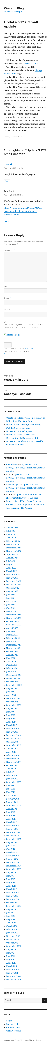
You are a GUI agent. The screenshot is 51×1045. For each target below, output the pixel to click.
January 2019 (12, 732)
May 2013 (10, 882)
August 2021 (12, 655)
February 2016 (12, 799)
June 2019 (10, 715)
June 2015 (10, 812)
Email (7, 298)
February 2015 (12, 825)
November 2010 (13, 979)
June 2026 (11, 534)
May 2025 (10, 564)
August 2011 (11, 949)
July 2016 (10, 785)
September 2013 (13, 869)
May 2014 (10, 849)
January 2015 (12, 829)
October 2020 (12, 681)
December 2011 (13, 936)
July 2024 (10, 594)
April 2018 (11, 752)
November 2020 (13, 678)
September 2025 (13, 554)
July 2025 (10, 561)
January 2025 (12, 578)
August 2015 (11, 809)
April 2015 (11, 819)
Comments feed (13, 1027)
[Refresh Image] (12, 335)
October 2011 (12, 943)
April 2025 (11, 568)
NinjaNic (8, 164)
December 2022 (13, 614)
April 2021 (11, 661)
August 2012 (12, 909)
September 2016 (13, 782)
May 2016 (10, 792)
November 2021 (13, 648)
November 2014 (13, 835)
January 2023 (12, 611)
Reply (7, 181)
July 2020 (10, 691)
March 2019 (11, 725)
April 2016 (11, 795)
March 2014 (11, 852)
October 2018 (12, 742)
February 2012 (12, 929)
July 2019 (10, 712)
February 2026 (13, 541)
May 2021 (10, 658)
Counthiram (12, 464)
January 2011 (12, 973)
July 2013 (10, 876)
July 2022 (10, 631)
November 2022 (13, 618)
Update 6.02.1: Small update (19, 431)
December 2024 (13, 581)
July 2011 (10, 953)
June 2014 (10, 845)
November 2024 (13, 584)
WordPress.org (13, 1031)
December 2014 (13, 832)
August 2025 (12, 558)
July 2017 (10, 772)
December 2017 (13, 758)
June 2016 (10, 789)
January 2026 (12, 544)
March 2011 (11, 966)
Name (7, 286)
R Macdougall (12, 484)
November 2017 (13, 762)
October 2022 (12, 621)
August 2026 (12, 527)
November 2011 (13, 939)
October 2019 (12, 702)
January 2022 (12, 641)
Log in (9, 1021)
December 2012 (13, 899)
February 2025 (13, 574)
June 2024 (11, 598)
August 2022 (12, 628)
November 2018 (13, 738)
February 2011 (12, 969)
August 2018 (12, 748)
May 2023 (10, 608)
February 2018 (12, 755)
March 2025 (11, 571)
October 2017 (12, 765)
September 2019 (13, 705)
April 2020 (11, 695)
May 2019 (10, 718)
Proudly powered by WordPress (28, 1040)
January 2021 (12, 671)
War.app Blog (14, 8)
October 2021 (12, 651)
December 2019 (13, 698)
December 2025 (13, 548)
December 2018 (13, 735)
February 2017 (12, 775)
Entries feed (12, 1024)
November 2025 (13, 551)
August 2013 (12, 872)
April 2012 (11, 922)
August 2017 (11, 768)
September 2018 (13, 745)
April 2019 (11, 722)
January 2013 (12, 896)
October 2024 (12, 588)
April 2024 (11, 601)
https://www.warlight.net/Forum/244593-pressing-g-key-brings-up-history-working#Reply (23, 211)
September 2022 (13, 625)
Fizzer (6, 137)
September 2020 (14, 685)
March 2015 (11, 822)
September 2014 (13, 839)
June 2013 (10, 879)
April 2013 (11, 886)
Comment (9, 250)
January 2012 (12, 933)
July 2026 (10, 531)
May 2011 (10, 959)
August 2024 (12, 591)
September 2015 (13, 805)
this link (29, 349)
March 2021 (11, 665)
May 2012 (10, 919)
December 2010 (13, 976)
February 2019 (12, 728)
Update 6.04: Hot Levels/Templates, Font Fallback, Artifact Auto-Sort (25, 467)
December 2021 (13, 645)
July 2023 (10, 604)
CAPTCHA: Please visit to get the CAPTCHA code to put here (24, 350)
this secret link (30, 63)
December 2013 (13, 862)
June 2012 (10, 916)
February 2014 (12, 856)
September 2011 (13, 946)
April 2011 (11, 963)
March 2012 (11, 926)
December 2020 (13, 675)
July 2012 (10, 912)
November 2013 (13, 866)
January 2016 (12, 802)
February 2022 (13, 638)
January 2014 (12, 859)
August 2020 (12, 688)
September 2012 (13, 906)
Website (8, 310)
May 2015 (10, 815)
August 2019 (12, 708)
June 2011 (10, 956)
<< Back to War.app (13, 12)
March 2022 (12, 635)
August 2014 (12, 842)
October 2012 (12, 902)
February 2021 (12, 668)
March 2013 (11, 889)
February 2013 (12, 892)
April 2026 (11, 537)
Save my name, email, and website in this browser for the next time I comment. (23, 326)
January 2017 (12, 779)
